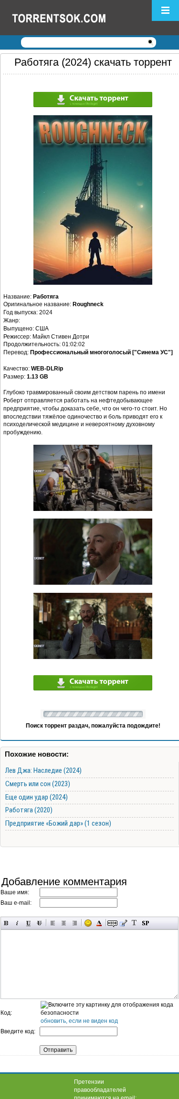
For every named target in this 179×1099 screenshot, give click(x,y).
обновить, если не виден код (79, 1021)
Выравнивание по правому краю (74, 923)
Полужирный (6, 923)
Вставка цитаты (123, 923)
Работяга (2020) (29, 810)
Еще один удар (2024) (36, 797)
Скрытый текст (112, 923)
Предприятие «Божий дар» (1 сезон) (58, 823)
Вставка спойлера (145, 923)
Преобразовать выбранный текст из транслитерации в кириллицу (134, 923)
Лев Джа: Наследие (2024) (43, 770)
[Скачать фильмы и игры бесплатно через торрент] (69, 17)
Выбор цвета (99, 923)
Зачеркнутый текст (39, 923)
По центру (63, 923)
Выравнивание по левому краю (52, 923)
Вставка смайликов (88, 923)
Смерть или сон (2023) (37, 783)
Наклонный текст (17, 923)
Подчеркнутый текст (28, 923)
